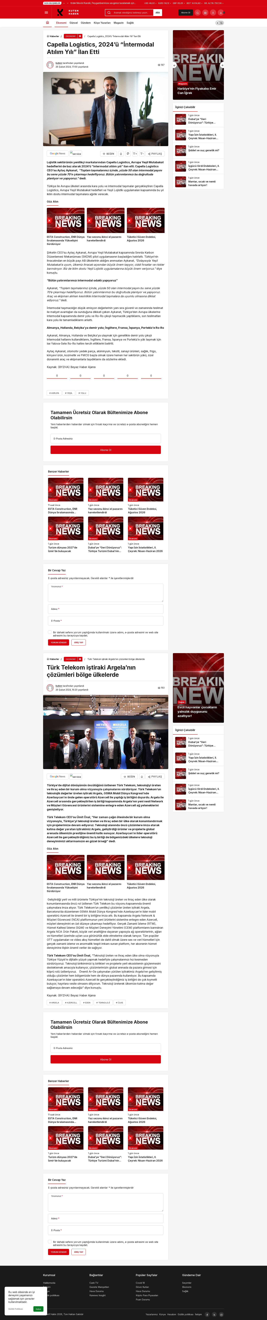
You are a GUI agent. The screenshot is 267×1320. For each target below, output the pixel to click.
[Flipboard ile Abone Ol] (75, 153)
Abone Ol (185, 12)
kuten (59, 63)
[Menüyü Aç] (46, 12)
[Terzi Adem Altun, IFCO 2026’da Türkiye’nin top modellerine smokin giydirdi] (198, 65)
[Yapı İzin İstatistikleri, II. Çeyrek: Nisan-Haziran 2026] (145, 535)
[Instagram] (221, 1314)
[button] (205, 12)
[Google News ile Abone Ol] (57, 153)
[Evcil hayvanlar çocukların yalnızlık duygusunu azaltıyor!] (198, 688)
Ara (158, 12)
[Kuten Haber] (69, 12)
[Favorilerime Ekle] (121, 153)
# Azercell (71, 1002)
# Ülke (119, 1002)
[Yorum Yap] (128, 153)
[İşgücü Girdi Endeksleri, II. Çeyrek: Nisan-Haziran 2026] (198, 166)
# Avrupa (54, 393)
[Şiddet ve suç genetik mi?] (198, 150)
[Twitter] (214, 1314)
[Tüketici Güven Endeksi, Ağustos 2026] (146, 227)
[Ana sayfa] (47, 23)
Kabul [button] (38, 1309)
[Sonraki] (68, 3)
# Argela (54, 1002)
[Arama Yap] (198, 12)
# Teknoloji (103, 1002)
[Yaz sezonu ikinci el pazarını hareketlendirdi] (106, 227)
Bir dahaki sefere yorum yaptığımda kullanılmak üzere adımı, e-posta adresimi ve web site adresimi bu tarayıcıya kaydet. (105, 634)
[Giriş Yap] (213, 12)
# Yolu (82, 393)
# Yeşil (69, 393)
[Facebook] (207, 1314)
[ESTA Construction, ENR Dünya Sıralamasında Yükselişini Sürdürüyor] (66, 227)
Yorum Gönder (58, 642)
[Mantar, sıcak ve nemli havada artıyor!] (198, 182)
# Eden (87, 1002)
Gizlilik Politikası (15, 1309)
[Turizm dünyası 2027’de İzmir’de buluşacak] (65, 535)
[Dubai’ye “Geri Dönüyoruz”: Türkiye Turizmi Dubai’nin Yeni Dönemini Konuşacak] (105, 535)
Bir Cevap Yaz (57, 570)
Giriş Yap (78, 642)
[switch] (219, 23)
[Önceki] (64, 3)
